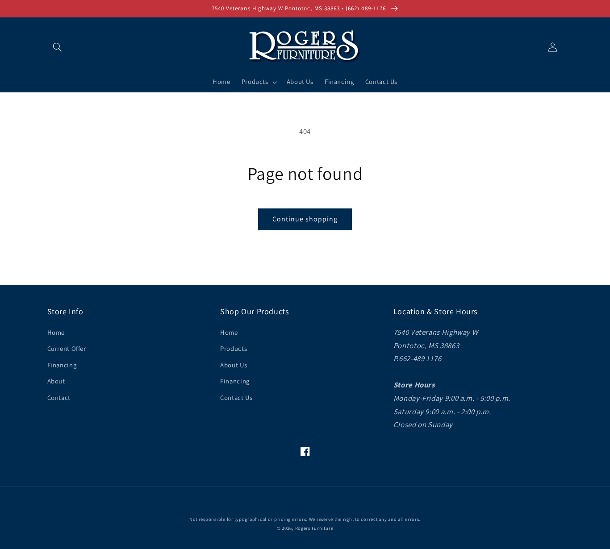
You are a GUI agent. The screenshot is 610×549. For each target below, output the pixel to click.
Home (56, 332)
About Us (233, 365)
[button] (57, 47)
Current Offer (66, 348)
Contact (59, 397)
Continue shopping (305, 219)
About (56, 381)
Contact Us (236, 397)
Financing (62, 365)
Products (233, 348)
